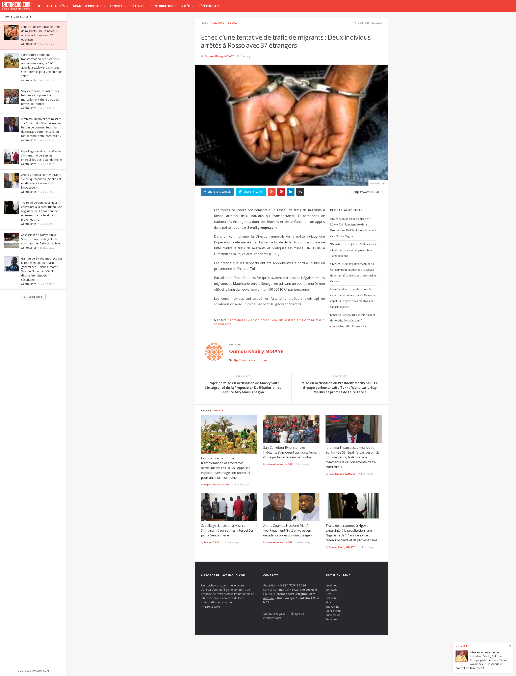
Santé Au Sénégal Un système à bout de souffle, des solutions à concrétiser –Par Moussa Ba (352, 320)
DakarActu (332, 598)
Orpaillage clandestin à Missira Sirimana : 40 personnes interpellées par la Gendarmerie (41, 155)
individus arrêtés (283, 320)
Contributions (163, 6)
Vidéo (185, 6)
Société (232, 22)
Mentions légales (274, 613)
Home (204, 22)
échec (265, 320)
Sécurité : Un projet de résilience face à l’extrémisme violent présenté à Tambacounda (353, 250)
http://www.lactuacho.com (250, 360)
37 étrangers (237, 320)
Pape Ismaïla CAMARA (217, 484)
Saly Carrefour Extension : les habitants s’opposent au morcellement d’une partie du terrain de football (291, 452)
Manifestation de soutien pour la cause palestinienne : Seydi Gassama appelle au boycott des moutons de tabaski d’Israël (353, 298)
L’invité (116, 6)
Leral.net (331, 585)
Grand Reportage (87, 6)
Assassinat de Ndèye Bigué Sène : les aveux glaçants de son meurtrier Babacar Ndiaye (40, 239)
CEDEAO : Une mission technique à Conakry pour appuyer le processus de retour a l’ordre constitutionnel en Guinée (353, 272)
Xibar (329, 602)
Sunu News (333, 615)
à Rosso (253, 320)
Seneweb (331, 590)
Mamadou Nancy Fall (279, 464)
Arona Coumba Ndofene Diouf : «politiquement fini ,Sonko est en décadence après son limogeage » (287, 530)
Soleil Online (333, 611)
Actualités (55, 6)
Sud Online (332, 606)
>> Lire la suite (210, 606)
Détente (138, 6)
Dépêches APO (210, 6)
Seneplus (331, 619)
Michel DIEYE (211, 542)
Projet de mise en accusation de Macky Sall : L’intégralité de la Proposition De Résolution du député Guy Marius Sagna (353, 227)
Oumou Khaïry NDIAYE (219, 56)
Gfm (328, 594)
